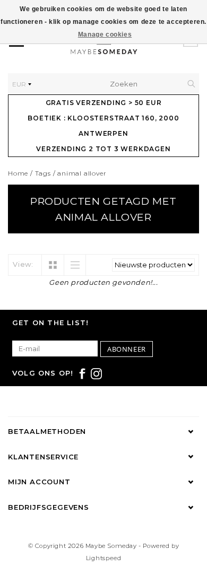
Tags (43, 173)
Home (18, 173)
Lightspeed (104, 558)
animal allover (81, 173)
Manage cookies (105, 34)
